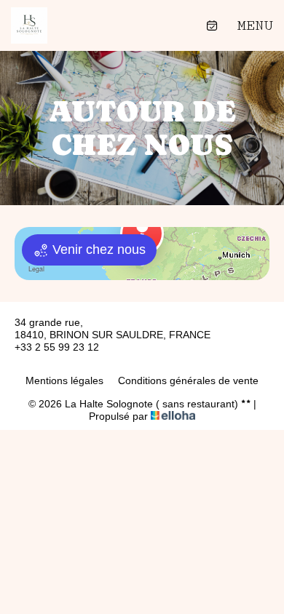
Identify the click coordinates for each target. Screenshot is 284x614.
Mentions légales (64, 380)
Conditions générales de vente (188, 380)
